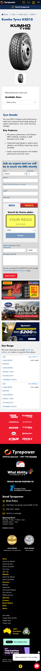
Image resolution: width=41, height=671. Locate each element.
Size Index (6, 615)
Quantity (30, 171)
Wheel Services (7, 595)
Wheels (5, 574)
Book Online (7, 603)
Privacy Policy (7, 271)
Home (5, 14)
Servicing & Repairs (9, 590)
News (4, 608)
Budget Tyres (6, 620)
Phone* (14, 184)
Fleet (4, 606)
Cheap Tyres (6, 623)
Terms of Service (21, 271)
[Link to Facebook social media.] (20, 666)
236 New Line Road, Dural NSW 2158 (22, 505)
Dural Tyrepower (22, 7)
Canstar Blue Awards (9, 618)
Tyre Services (6, 592)
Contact (5, 600)
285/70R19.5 (33, 357)
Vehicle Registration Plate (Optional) (11, 246)
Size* (5, 171)
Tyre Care (5, 569)
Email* (5, 191)
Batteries (5, 585)
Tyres (4, 559)
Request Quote (10, 276)
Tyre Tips (5, 572)
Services (5, 582)
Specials (5, 598)
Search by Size (7, 564)
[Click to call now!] (24, 2)
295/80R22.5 (33, 384)
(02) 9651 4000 (12, 509)
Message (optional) (9, 254)
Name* (5, 178)
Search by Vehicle (8, 561)
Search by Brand (8, 567)
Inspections (6, 587)
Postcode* (6, 197)
